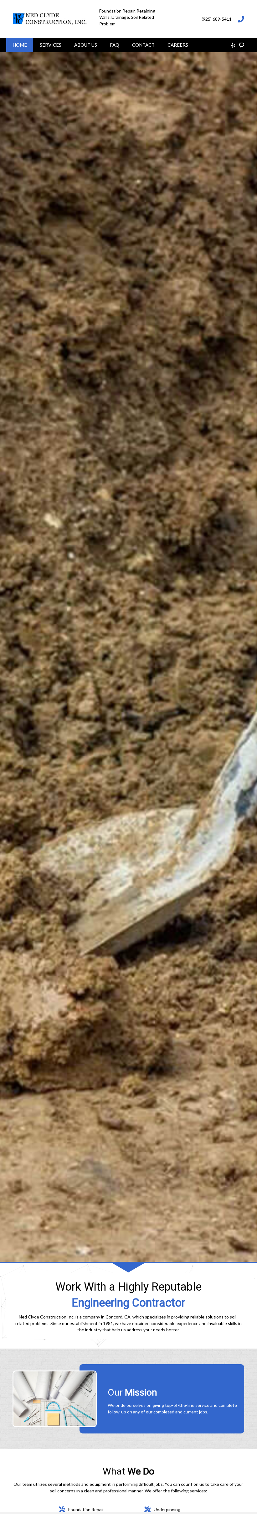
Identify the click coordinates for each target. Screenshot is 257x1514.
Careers (177, 45)
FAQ (114, 45)
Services (50, 45)
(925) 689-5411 (217, 19)
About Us (85, 45)
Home (20, 45)
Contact (143, 45)
